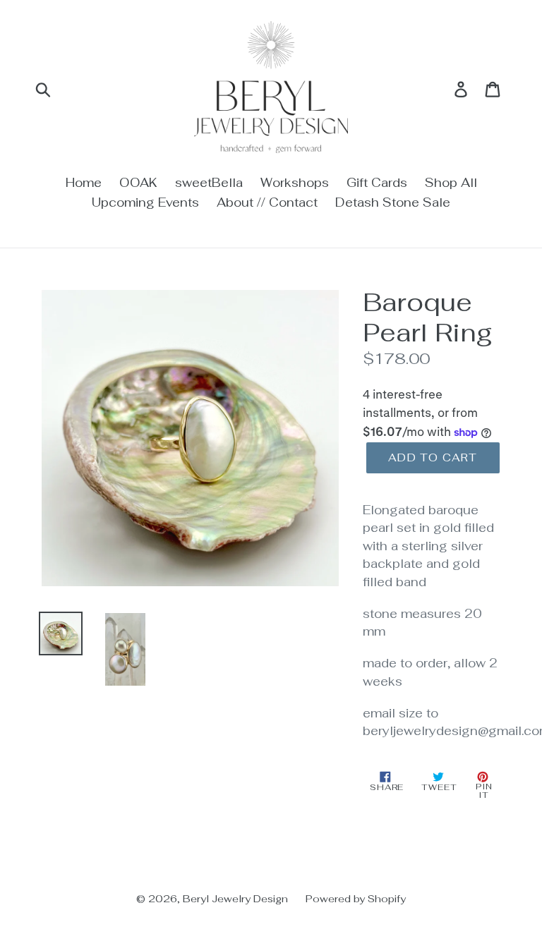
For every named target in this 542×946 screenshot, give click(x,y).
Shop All (451, 182)
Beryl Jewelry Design (235, 898)
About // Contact (267, 202)
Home (84, 182)
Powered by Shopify (356, 898)
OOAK (138, 182)
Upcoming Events (145, 202)
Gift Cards (377, 182)
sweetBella (209, 182)
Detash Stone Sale (392, 202)
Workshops (294, 182)
